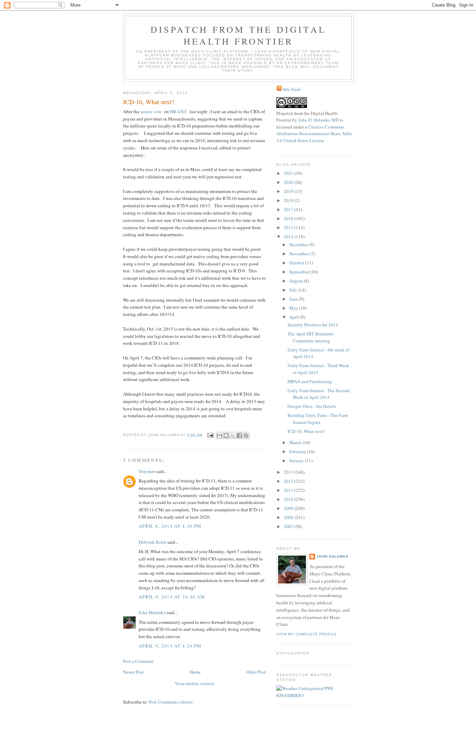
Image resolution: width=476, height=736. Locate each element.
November (299, 253)
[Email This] (219, 435)
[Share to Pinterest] (246, 435)
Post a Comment (138, 661)
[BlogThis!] (226, 435)
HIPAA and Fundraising (309, 381)
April (294, 317)
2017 (289, 209)
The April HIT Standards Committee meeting (310, 337)
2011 (289, 490)
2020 (289, 182)
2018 (289, 200)
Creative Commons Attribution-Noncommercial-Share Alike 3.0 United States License (314, 134)
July (293, 290)
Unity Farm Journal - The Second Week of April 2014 (318, 394)
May (294, 308)
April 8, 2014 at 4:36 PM (170, 526)
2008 (289, 517)
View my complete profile (306, 634)
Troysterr (147, 471)
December (299, 244)
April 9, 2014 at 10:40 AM (172, 597)
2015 (289, 227)
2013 (289, 472)
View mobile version (194, 683)
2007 (289, 526)
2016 (289, 218)
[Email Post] (210, 435)
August (296, 281)
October (297, 262)
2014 (289, 236)
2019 (289, 191)
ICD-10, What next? (306, 431)
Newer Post (133, 672)
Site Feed (291, 89)
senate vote (151, 111)
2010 (289, 499)
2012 (289, 481)
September (299, 272)
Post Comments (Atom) (170, 702)
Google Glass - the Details (311, 406)
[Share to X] (232, 435)
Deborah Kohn (152, 542)
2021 (289, 173)
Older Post (256, 672)
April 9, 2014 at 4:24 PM (170, 646)
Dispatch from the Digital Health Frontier (238, 35)
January (297, 460)
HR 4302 (178, 111)
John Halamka (152, 612)
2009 (289, 508)
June (294, 299)
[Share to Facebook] (239, 435)
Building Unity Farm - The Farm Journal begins (317, 418)
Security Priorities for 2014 (312, 324)
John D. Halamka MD (318, 120)
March (295, 442)
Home (195, 672)
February (298, 451)
